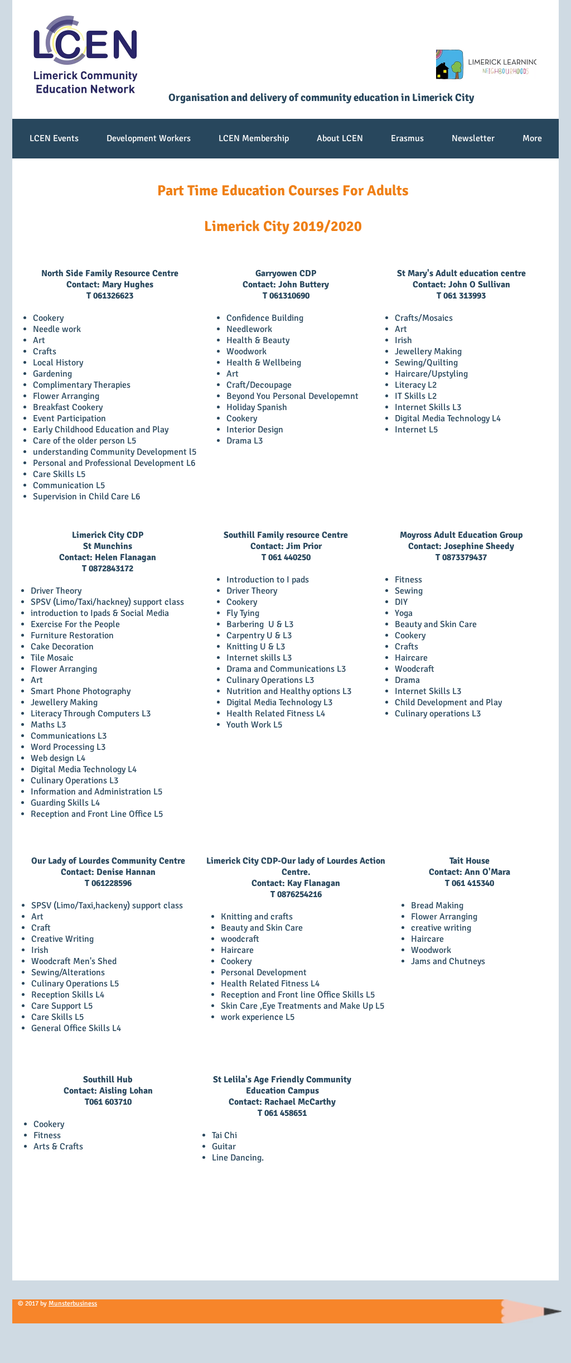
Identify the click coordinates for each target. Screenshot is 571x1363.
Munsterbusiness (73, 1303)
